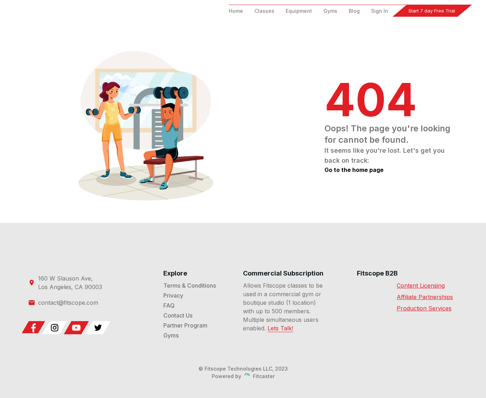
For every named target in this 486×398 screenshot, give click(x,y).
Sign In (379, 11)
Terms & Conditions (189, 285)
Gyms (330, 11)
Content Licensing (421, 285)
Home (236, 11)
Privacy (173, 295)
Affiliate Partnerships (425, 296)
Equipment (299, 11)
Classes (264, 11)
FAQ (169, 305)
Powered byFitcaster (243, 376)
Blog (354, 11)
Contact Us (177, 315)
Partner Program (185, 325)
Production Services (424, 308)
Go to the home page (354, 169)
